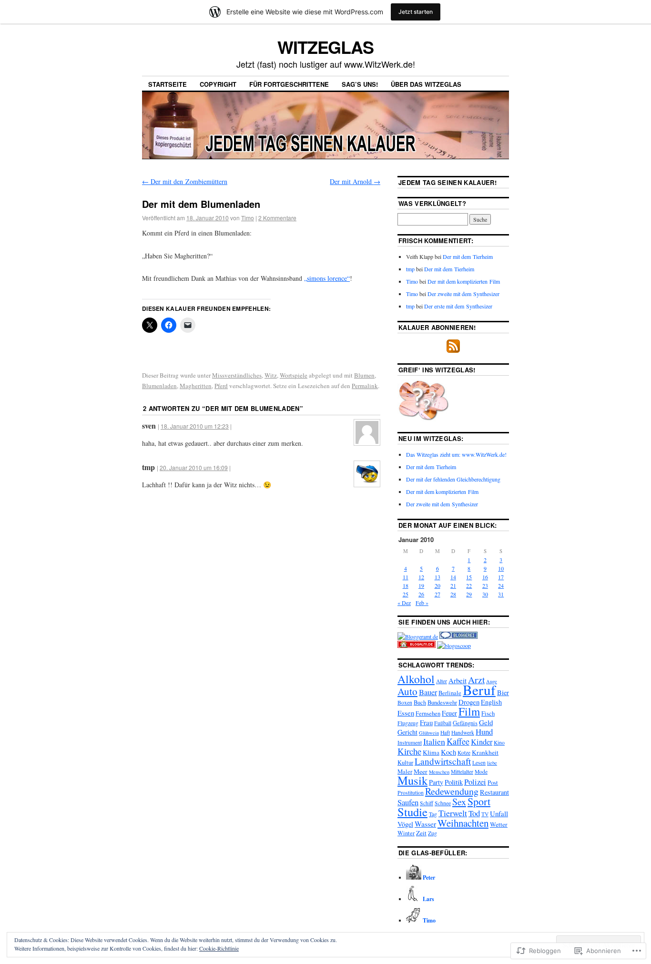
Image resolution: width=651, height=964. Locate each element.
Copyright (218, 84)
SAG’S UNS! (360, 84)
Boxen (404, 702)
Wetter (499, 824)
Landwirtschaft (443, 761)
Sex (459, 801)
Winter (406, 833)
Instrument (409, 742)
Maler (404, 772)
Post (493, 783)
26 (421, 594)
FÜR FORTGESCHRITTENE (289, 84)
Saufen (407, 802)
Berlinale (449, 693)
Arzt (476, 679)
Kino (499, 742)
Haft (445, 732)
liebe (492, 762)
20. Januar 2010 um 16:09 (194, 467)
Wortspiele (293, 375)
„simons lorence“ (327, 278)
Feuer (449, 713)
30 (485, 594)
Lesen (479, 762)
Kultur (405, 763)
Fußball (442, 723)
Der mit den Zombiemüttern (184, 181)
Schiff (426, 803)
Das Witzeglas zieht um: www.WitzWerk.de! (456, 454)
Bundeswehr (442, 702)
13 (437, 577)
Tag (433, 814)
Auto (407, 691)
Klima (431, 752)
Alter (441, 681)
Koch (448, 752)
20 (437, 585)
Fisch (488, 713)
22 (469, 585)
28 (453, 594)
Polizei (475, 781)
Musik (412, 780)
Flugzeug (407, 723)
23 (485, 585)
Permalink (365, 385)
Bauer (428, 692)
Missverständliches (237, 375)
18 (405, 585)
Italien (434, 741)
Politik (454, 782)
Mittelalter (462, 771)
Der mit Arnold (355, 181)
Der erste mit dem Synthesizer (458, 306)
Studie (412, 812)
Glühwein (429, 732)
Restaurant (494, 792)
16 (485, 577)
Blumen (364, 375)
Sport (479, 801)
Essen (405, 713)
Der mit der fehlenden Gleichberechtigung (453, 479)
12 (421, 577)
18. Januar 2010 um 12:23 (195, 426)
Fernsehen (428, 713)
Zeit (421, 833)
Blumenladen (159, 385)
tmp (410, 269)
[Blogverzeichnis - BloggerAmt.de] (417, 636)
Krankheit (485, 752)
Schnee (443, 803)
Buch (420, 702)
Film (469, 711)
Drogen (468, 702)
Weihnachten (462, 823)
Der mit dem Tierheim (468, 256)
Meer (420, 771)
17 (501, 577)
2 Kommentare (277, 218)
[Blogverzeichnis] (416, 645)
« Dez (404, 602)
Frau (426, 722)
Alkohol (416, 679)
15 (469, 577)
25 (405, 594)
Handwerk (462, 732)
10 (501, 568)
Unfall (499, 813)
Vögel (405, 824)
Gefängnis (465, 723)
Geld (486, 722)
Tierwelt (452, 813)
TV (484, 814)
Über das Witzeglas (426, 84)
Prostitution (410, 792)
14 (453, 577)
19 (421, 585)
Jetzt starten (415, 11)
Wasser (425, 824)
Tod (474, 813)
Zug (432, 833)
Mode (481, 771)
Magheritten (196, 385)
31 (501, 594)
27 (437, 594)
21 (453, 585)
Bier (503, 692)
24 (501, 585)
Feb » (422, 602)
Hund (484, 731)
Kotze (464, 752)
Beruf (479, 689)
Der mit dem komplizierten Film (463, 281)
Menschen (439, 772)
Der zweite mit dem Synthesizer (463, 293)
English (491, 702)
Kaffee (458, 741)
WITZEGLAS (325, 46)
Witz (270, 375)
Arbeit (457, 680)
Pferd (221, 385)
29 (469, 594)
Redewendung (451, 791)
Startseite (167, 84)
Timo (247, 218)
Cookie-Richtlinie (219, 948)
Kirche (409, 751)
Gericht (407, 732)
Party (436, 782)
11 (405, 577)
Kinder (481, 742)
